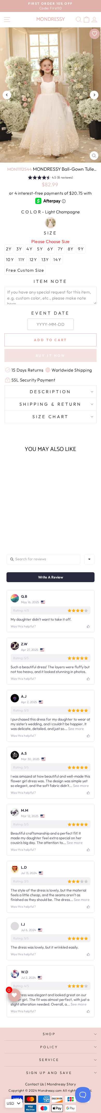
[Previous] (7, 95)
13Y (45, 259)
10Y (10, 259)
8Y (71, 248)
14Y (57, 259)
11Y (21, 259)
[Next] (94, 95)
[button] (50, 178)
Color (50, 211)
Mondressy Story (61, 1084)
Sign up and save (49, 1073)
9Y (81, 248)
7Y (60, 248)
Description (50, 391)
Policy (49, 1047)
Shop (49, 1034)
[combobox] (89, 559)
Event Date (50, 313)
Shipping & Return (50, 404)
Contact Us (34, 1084)
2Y (9, 248)
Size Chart (50, 416)
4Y (29, 248)
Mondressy (50, 19)
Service (49, 1060)
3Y (19, 248)
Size (50, 233)
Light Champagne (50, 223)
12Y (33, 259)
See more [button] (75, 728)
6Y (50, 248)
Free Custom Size (25, 270)
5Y (40, 248)
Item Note (51, 281)
